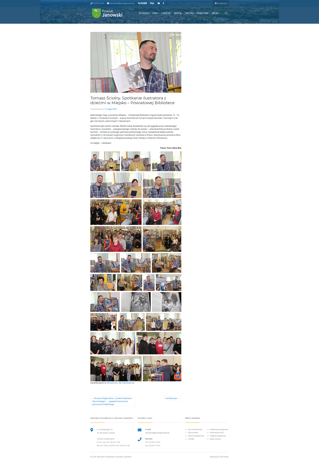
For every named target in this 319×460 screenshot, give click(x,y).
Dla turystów (193, 432)
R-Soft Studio (223, 457)
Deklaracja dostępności (219, 429)
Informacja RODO (217, 432)
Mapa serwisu (215, 439)
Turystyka (189, 13)
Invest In (177, 13)
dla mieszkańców (126, 382)
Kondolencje (171, 398)
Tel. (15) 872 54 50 (152, 442)
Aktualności (144, 13)
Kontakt (215, 13)
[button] (105, 161)
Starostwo (166, 13)
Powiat (155, 13)
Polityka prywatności (218, 436)
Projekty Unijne (203, 13)
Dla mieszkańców (195, 429)
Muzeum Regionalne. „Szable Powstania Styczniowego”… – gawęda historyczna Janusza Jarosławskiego (112, 401)
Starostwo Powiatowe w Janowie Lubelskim (114, 457)
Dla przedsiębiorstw (196, 436)
